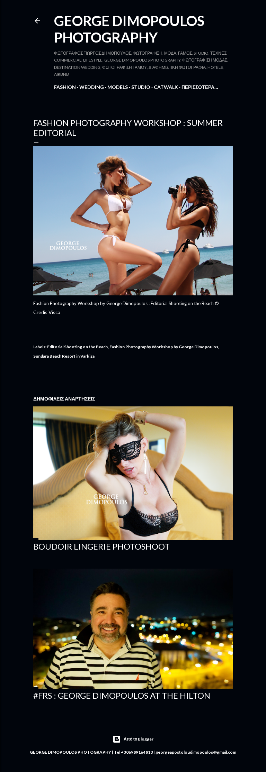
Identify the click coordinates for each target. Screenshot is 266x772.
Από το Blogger (138, 739)
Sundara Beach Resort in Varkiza (64, 356)
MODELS (117, 87)
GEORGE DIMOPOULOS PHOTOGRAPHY (129, 29)
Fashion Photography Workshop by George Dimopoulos (163, 346)
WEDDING (91, 87)
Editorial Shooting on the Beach (77, 346)
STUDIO (140, 87)
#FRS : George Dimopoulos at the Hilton (121, 695)
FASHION (65, 87)
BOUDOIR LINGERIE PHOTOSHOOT (101, 546)
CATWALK (166, 87)
